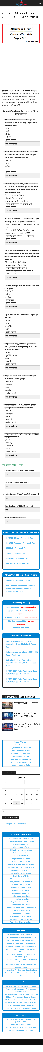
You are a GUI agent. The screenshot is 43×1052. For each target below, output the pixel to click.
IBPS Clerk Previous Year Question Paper (21, 946)
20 (22, 799)
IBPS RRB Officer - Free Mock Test (19, 538)
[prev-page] (3, 735)
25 (11, 803)
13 (22, 795)
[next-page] (7, 735)
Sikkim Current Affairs (21, 905)
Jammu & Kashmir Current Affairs (21, 867)
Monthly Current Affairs (21, 765)
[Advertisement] (21, 67)
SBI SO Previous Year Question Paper (21, 940)
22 (32, 799)
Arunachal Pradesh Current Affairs (21, 841)
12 (16, 795)
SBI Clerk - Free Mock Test (16, 548)
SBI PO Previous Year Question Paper (21, 935)
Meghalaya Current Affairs (21, 887)
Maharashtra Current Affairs (21, 879)
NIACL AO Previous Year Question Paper (21, 1008)
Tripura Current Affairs (21, 913)
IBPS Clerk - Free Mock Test (17, 558)
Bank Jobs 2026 (21, 607)
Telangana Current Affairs (21, 910)
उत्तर (7, 474)
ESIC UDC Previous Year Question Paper (21, 1006)
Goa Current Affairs (21, 856)
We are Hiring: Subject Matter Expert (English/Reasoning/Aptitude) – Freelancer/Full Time (20, 588)
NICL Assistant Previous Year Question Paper (21, 1000)
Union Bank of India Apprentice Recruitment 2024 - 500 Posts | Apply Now (21, 663)
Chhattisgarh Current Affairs (21, 850)
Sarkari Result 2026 (21, 628)
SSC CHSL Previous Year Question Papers (20, 1027)
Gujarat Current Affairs (21, 859)
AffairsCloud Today (21, 745)
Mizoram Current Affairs (21, 890)
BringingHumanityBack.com (16, 824)
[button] (3, 3)
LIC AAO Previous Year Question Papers (21, 986)
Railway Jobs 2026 (21, 617)
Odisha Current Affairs (21, 896)
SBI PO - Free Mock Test (15, 553)
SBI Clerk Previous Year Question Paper (21, 938)
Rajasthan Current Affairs (21, 902)
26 (16, 803)
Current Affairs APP (21, 742)
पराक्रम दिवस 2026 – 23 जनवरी (26, 703)
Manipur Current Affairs (21, 884)
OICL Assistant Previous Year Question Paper (21, 1003)
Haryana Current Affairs (21, 861)
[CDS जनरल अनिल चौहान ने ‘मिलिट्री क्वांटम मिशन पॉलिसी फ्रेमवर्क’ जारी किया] (7, 727)
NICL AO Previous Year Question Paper (21, 997)
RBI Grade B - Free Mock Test (17, 563)
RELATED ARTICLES (10, 697)
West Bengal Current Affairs (21, 922)
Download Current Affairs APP (18, 580)
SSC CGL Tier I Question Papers (21, 1030)
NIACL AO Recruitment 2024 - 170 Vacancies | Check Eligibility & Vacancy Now (22, 644)
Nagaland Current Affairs (20, 893)
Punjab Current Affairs (21, 899)
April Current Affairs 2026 (21, 759)
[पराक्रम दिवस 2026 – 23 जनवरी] (7, 705)
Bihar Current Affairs (21, 847)
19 (16, 799)
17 (5, 799)
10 (5, 795)
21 (27, 799)
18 (11, 799)
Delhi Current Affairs (21, 853)
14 (27, 795)
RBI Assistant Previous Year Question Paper (21, 970)
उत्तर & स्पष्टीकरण (11, 144)
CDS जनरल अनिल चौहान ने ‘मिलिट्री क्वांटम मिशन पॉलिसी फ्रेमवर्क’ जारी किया (27, 726)
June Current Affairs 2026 (21, 753)
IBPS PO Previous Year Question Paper (21, 943)
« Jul (3, 811)
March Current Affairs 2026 (21, 762)
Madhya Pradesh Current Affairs (21, 882)
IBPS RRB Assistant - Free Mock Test (20, 543)
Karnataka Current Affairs (21, 873)
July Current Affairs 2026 (21, 751)
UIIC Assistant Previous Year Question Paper (21, 994)
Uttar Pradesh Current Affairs (21, 916)
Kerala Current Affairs (21, 876)
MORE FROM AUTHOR (27, 697)
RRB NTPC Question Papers (21, 1025)
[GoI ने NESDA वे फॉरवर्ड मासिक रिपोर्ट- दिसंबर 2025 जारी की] (7, 716)
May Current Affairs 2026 (20, 756)
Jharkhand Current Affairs (21, 870)
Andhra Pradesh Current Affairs (21, 838)
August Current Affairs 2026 (21, 748)
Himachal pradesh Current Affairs (21, 864)
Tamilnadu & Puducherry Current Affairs (21, 908)
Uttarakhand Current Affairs (21, 919)
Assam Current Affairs (21, 844)
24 (5, 803)
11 (11, 795)
